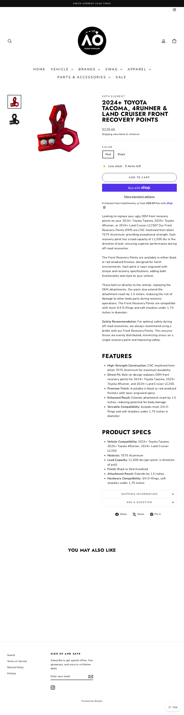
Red (108, 154)
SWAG (112, 69)
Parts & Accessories (83, 77)
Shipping (107, 134)
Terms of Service (17, 661)
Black (121, 154)
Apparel (138, 69)
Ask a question (139, 502)
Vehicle (60, 69)
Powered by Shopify (92, 701)
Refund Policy (15, 667)
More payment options (139, 197)
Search (11, 655)
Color (107, 147)
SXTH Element (113, 96)
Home (39, 69)
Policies (11, 673)
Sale (121, 77)
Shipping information (139, 494)
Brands (88, 69)
